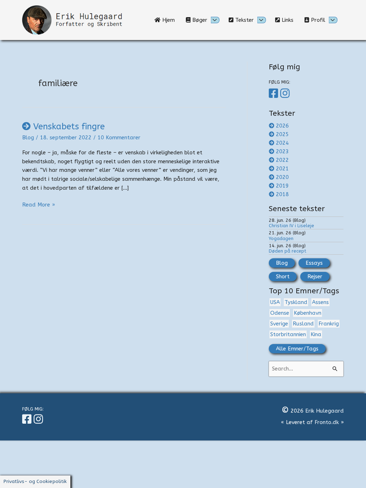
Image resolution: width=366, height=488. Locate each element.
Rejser (314, 276)
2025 (282, 134)
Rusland (303, 323)
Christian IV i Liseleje (291, 225)
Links (289, 20)
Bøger (199, 20)
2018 (282, 194)
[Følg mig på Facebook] (274, 93)
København (307, 313)
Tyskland (296, 302)
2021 (282, 168)
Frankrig (328, 323)
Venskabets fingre (69, 126)
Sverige (279, 323)
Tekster (243, 20)
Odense (279, 313)
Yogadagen (281, 238)
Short (283, 276)
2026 (282, 126)
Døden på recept (287, 251)
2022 (282, 160)
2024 (282, 143)
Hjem (170, 20)
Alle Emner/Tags (297, 348)
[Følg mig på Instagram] (286, 93)
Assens (320, 302)
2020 (282, 177)
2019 (282, 186)
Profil (317, 20)
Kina (316, 334)
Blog (28, 137)
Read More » (38, 205)
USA (275, 302)
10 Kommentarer (119, 137)
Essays (314, 263)
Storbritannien (288, 334)
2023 (282, 151)
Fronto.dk (327, 422)
